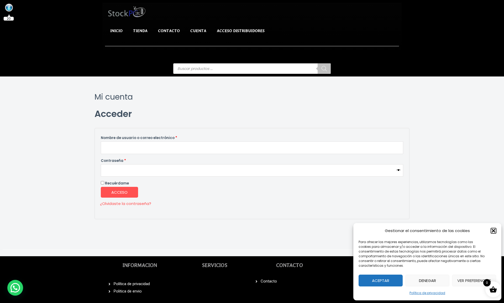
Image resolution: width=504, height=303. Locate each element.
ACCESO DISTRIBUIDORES (241, 30)
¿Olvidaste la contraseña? (125, 203)
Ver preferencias (474, 280)
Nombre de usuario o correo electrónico (149, 137)
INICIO (116, 30)
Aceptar (380, 280)
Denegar (427, 280)
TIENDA (140, 30)
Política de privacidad (427, 293)
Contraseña (124, 160)
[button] (493, 230)
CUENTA (198, 30)
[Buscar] (324, 68)
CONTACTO (169, 30)
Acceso (119, 192)
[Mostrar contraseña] (399, 170)
